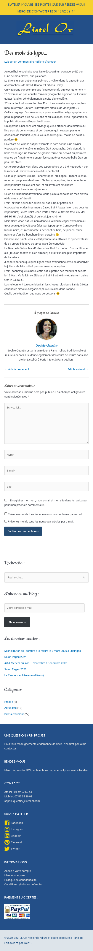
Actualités (10, 707)
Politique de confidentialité (20, 880)
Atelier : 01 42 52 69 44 (18, 792)
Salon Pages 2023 (15, 669)
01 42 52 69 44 (65, 11)
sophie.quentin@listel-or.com (22, 801)
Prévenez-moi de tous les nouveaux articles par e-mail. (41, 521)
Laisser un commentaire (19, 61)
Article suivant (77, 369)
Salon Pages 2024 (15, 656)
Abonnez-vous (17, 622)
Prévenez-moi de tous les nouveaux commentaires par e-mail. (45, 514)
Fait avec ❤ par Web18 (18, 943)
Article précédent (17, 369)
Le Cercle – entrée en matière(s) (24, 675)
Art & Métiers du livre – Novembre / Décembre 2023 (35, 663)
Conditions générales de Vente (23, 884)
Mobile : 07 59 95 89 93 (18, 796)
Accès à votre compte (17, 870)
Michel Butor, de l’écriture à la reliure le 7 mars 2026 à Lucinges (42, 650)
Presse (8, 701)
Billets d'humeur (46, 61)
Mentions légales (14, 875)
